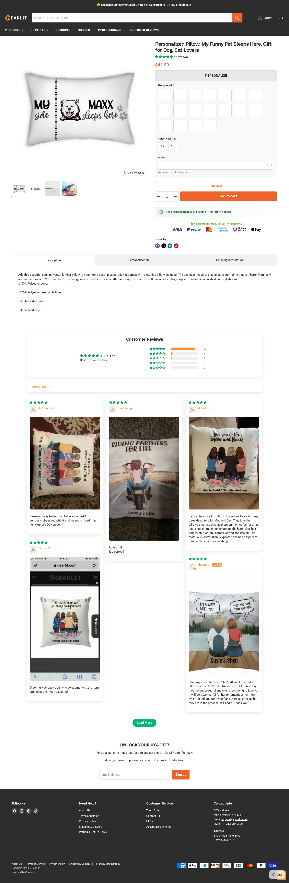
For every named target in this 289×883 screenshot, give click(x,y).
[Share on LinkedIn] (170, 245)
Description (53, 260)
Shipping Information (230, 260)
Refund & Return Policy (93, 832)
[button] (164, 57)
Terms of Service (89, 815)
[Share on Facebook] (157, 245)
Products (13, 29)
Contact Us (153, 815)
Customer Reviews (144, 29)
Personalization (138, 260)
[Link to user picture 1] (65, 463)
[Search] (237, 17)
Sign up (180, 775)
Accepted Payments (158, 826)
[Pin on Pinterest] (176, 245)
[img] (39, 402)
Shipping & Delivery (90, 826)
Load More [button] (144, 723)
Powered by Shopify (23, 872)
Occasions (61, 29)
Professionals (110, 29)
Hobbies (84, 29)
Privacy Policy (87, 821)
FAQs (149, 821)
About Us (84, 810)
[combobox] (132, 17)
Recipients (37, 29)
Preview (216, 185)
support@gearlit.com (235, 819)
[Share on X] (163, 245)
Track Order (153, 810)
